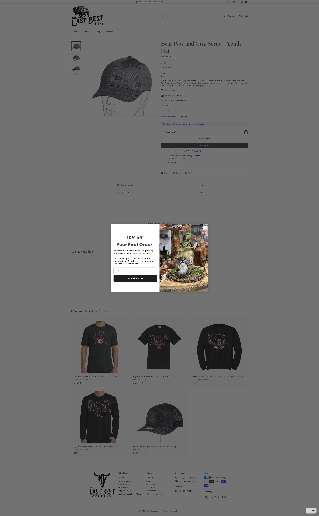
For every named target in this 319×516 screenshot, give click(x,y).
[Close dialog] (205, 227)
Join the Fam (135, 278)
